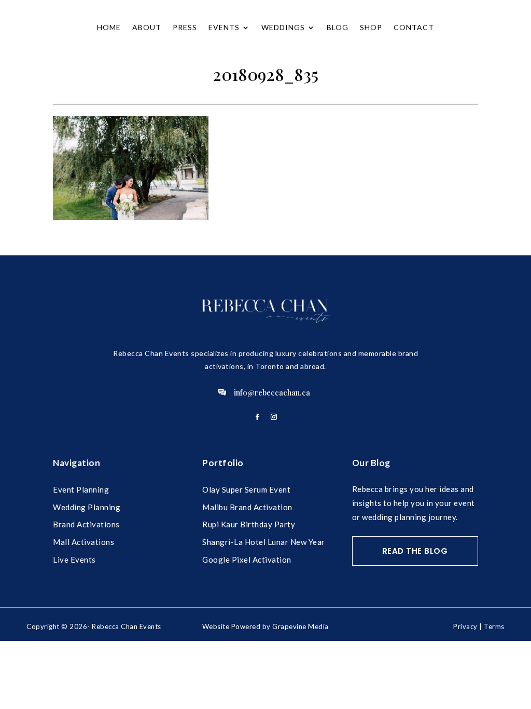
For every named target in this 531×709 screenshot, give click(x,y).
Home (109, 27)
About (146, 27)
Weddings (283, 27)
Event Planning (81, 489)
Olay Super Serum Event (246, 489)
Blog (337, 27)
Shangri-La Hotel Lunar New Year (263, 542)
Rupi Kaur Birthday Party (248, 524)
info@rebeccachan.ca (272, 392)
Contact (414, 27)
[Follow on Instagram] (274, 417)
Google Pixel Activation (246, 559)
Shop (371, 27)
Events (224, 27)
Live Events (74, 559)
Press (185, 27)
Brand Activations (86, 524)
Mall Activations (83, 542)
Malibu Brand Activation (247, 507)
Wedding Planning (86, 507)
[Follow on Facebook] (257, 417)
